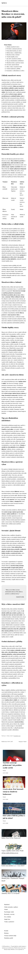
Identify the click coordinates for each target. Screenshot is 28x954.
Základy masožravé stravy (13, 46)
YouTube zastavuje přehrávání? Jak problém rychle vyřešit (12, 765)
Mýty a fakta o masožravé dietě (14, 66)
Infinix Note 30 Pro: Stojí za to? (11, 838)
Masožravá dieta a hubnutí (13, 54)
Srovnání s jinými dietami (13, 64)
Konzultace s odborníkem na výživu (15, 70)
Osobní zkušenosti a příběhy (13, 68)
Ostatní (24, 741)
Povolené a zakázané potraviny (14, 48)
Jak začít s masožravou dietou (14, 58)
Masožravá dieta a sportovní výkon (15, 62)
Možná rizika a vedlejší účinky (14, 52)
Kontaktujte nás (17, 735)
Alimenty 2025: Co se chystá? (11, 893)
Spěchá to (4, 3)
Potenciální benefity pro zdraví (14, 50)
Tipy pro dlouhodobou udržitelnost (15, 60)
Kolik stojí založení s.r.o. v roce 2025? (13, 865)
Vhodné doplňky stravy (12, 56)
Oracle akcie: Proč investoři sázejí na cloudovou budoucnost (13, 791)
